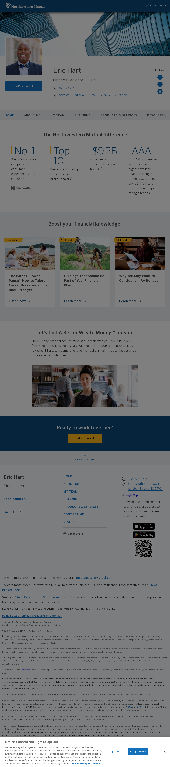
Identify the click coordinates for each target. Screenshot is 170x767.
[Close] (164, 751)
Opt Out (115, 752)
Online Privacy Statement (86, 764)
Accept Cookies (138, 752)
